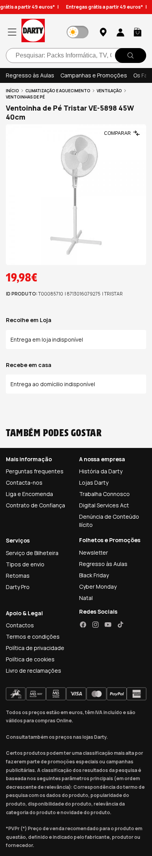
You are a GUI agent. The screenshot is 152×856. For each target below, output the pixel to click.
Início (12, 90)
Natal (86, 598)
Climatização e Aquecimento (57, 90)
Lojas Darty (93, 482)
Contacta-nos (24, 482)
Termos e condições (33, 636)
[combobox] (76, 55)
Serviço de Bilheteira (32, 553)
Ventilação (109, 90)
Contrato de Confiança (35, 505)
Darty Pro (18, 587)
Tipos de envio (25, 564)
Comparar (117, 133)
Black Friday (94, 575)
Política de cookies (30, 659)
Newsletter (93, 552)
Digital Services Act (104, 505)
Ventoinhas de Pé (25, 97)
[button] (137, 32)
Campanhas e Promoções (93, 75)
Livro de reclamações (33, 670)
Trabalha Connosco (104, 494)
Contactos (20, 625)
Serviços (18, 540)
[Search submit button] (130, 55)
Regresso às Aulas (30, 75)
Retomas (18, 575)
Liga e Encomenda (29, 494)
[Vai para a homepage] (33, 32)
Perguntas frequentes (35, 471)
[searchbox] (76, 55)
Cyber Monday (98, 586)
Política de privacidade (35, 648)
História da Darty (100, 471)
